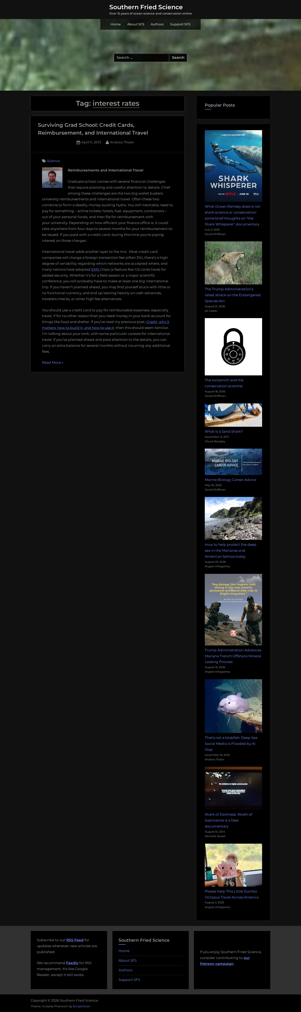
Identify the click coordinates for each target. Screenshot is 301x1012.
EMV (95, 269)
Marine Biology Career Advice (230, 480)
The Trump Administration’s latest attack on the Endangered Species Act (233, 295)
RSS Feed (75, 940)
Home (116, 24)
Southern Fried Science (146, 7)
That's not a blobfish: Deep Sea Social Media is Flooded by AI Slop (231, 744)
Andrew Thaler (122, 142)
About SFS (135, 24)
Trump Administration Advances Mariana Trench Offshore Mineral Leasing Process (233, 656)
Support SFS (180, 24)
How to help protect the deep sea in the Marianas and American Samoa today (230, 550)
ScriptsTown (81, 1006)
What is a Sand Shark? (224, 431)
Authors (157, 24)
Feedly (72, 963)
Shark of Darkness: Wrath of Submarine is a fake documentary (228, 820)
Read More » (52, 363)
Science (53, 161)
